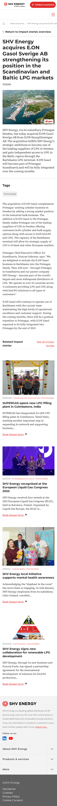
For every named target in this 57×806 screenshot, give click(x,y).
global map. (41, 727)
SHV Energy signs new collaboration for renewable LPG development (26, 652)
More (6, 769)
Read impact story (13, 434)
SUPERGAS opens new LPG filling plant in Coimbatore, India (27, 404)
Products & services (16, 759)
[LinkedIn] (4, 738)
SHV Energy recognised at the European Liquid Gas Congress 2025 (25, 487)
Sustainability (18, 569)
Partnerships (10, 194)
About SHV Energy (15, 748)
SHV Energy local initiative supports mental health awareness (28, 575)
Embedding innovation (23, 478)
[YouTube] (11, 738)
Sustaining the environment (26, 398)
